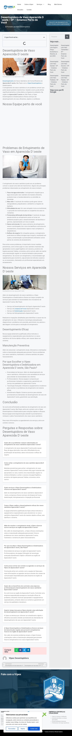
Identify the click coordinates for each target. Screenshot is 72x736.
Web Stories (58, 4)
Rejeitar (23, 728)
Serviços (39, 4)
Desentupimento (8, 81)
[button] (44, 37)
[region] (23, 722)
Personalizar (11, 728)
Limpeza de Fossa (20, 309)
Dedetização (18, 311)
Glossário (20, 10)
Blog (49, 4)
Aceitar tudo (33, 728)
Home (19, 4)
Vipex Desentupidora (34, 83)
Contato (29, 10)
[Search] (67, 36)
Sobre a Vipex (28, 4)
